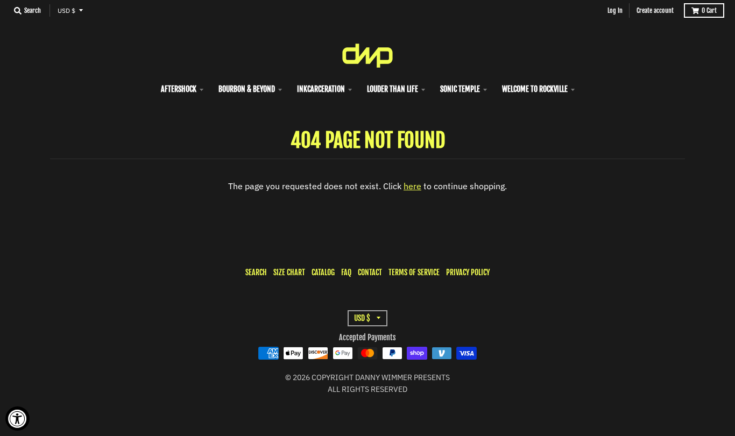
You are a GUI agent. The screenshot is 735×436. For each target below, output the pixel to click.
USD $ (66, 10)
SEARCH (256, 272)
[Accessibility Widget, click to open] (17, 418)
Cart (709, 10)
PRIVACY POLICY (468, 272)
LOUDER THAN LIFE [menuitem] (392, 89)
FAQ (346, 272)
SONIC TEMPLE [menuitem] (460, 89)
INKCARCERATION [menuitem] (321, 89)
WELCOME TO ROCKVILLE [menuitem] (535, 89)
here (412, 186)
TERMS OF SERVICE (414, 272)
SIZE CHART (289, 272)
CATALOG (323, 272)
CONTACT (370, 272)
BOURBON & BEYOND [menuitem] (246, 89)
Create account (655, 10)
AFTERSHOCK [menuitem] (178, 89)
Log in (615, 10)
